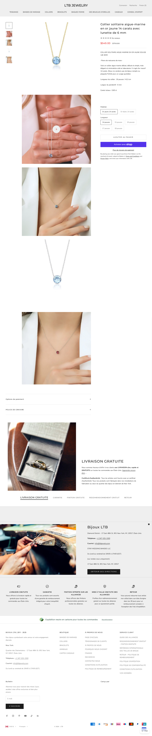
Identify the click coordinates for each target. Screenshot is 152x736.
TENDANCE (14, 12)
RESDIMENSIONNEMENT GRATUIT (104, 498)
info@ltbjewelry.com (102, 543)
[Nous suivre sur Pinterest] (19, 716)
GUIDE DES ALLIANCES (129, 637)
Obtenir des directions (104, 572)
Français (22, 726)
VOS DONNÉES (126, 673)
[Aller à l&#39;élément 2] (9, 34)
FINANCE (88, 653)
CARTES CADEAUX (67, 653)
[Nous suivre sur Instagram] (13, 716)
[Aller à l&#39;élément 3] (9, 42)
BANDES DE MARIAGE (31, 12)
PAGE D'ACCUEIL (91, 637)
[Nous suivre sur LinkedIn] (38, 716)
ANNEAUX (64, 649)
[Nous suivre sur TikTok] (31, 716)
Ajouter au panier (123, 137)
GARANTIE (57, 498)
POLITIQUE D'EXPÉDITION (130, 661)
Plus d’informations (107, 619)
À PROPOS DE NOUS (93, 645)
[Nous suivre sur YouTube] (25, 716)
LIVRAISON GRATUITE (34, 497)
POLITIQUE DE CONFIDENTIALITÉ (133, 665)
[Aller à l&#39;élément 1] (9, 25)
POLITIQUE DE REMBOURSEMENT (98, 669)
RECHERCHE (90, 657)
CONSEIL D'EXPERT (134, 12)
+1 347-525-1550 (103, 538)
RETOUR (128, 498)
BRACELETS (62, 12)
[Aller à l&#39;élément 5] (9, 59)
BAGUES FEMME (77, 12)
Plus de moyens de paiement (123, 150)
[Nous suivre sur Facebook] (7, 716)
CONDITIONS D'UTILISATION (96, 665)
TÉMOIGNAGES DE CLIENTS (96, 641)
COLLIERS (49, 12)
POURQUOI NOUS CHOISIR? (96, 649)
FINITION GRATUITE (76, 498)
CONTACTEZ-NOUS (92, 661)
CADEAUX (119, 12)
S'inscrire (14, 706)
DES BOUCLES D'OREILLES (99, 12)
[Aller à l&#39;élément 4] (9, 51)
